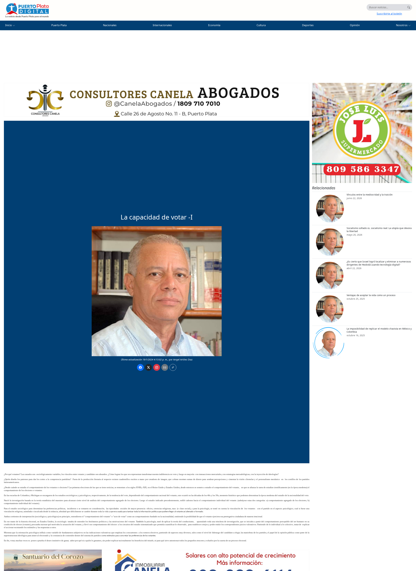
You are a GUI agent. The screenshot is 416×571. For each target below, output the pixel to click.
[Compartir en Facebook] (140, 367)
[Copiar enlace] (172, 367)
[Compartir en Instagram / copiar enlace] (156, 367)
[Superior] (156, 99)
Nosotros (402, 25)
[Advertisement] (208, 54)
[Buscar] (408, 7)
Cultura (261, 25)
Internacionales (162, 25)
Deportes (308, 25)
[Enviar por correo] (164, 367)
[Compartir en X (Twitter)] (148, 367)
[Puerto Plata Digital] (27, 10)
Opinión (355, 25)
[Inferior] (156, 566)
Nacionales (110, 25)
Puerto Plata (59, 25)
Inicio (9, 25)
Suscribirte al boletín (389, 13)
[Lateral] (362, 133)
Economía (214, 25)
